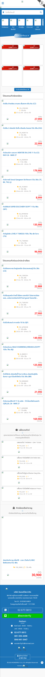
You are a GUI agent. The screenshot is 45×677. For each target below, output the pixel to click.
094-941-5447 (20, 639)
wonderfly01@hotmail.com (24, 643)
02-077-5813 (20, 632)
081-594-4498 (20, 636)
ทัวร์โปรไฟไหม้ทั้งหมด (22, 90)
